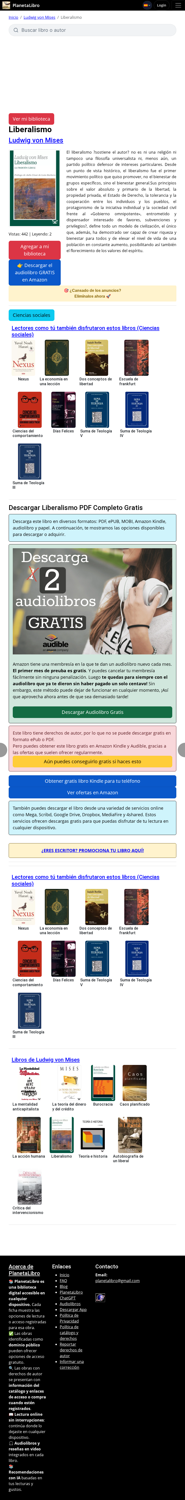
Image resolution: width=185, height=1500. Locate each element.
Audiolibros (70, 1303)
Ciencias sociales (31, 315)
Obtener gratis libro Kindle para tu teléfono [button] (92, 781)
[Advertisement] (92, 72)
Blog (64, 1286)
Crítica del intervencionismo (28, 1210)
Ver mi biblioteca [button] (31, 119)
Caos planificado (135, 1104)
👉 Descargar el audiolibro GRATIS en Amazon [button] (35, 272)
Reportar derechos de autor (71, 1350)
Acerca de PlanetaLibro (24, 1269)
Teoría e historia (92, 1156)
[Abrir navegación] (178, 5)
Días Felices (63, 431)
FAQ (63, 1280)
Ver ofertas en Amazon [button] (92, 792)
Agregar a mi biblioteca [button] (34, 250)
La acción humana (29, 1156)
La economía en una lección (54, 381)
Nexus (23, 379)
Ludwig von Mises (39, 17)
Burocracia (103, 1104)
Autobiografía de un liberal (128, 1158)
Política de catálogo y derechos (69, 1332)
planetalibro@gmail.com (117, 1280)
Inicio (13, 17)
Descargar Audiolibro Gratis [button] (93, 712)
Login (161, 5)
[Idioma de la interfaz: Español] (147, 5)
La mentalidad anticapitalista (26, 1106)
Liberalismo (61, 1156)
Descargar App (73, 1309)
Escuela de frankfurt (128, 381)
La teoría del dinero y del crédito (69, 1106)
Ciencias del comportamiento (28, 433)
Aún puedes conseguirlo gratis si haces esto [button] (92, 761)
